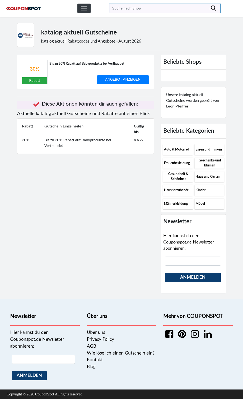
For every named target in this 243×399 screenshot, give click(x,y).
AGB (91, 346)
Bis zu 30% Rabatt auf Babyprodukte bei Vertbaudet (86, 63)
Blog (91, 367)
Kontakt (95, 360)
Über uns (96, 332)
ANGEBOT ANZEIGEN (122, 79)
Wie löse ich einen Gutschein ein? (121, 353)
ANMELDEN (193, 277)
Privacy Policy (100, 339)
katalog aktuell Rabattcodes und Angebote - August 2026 (91, 41)
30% (34, 69)
